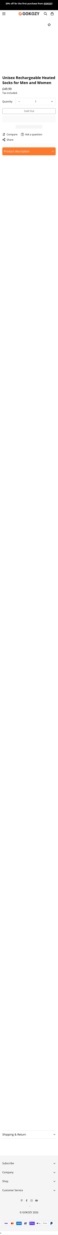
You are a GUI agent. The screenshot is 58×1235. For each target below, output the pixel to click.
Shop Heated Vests (20, 1120)
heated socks (26, 177)
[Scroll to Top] (52, 1218)
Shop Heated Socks (20, 1115)
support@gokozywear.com (37, 787)
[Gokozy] (29, 13)
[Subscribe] (52, 1180)
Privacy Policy (10, 1212)
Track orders (9, 1196)
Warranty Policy (11, 1207)
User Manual (9, 1228)
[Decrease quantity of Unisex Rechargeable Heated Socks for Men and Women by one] (19, 101)
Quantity (7, 101)
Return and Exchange (14, 1201)
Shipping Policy (11, 1217)
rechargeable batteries (27, 195)
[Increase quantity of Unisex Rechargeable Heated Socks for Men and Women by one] (52, 101)
